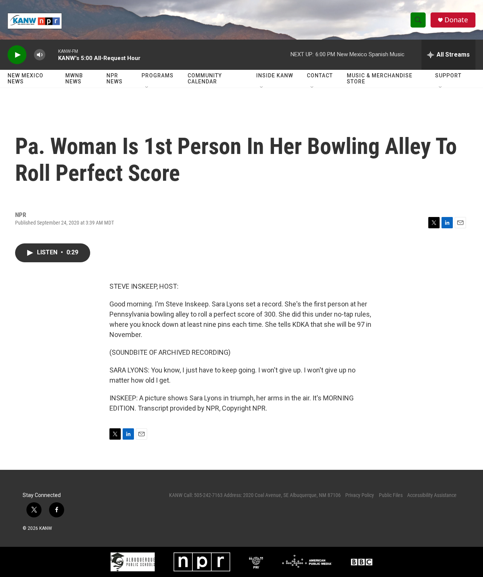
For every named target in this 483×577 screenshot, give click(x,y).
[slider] (52, 54)
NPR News (114, 78)
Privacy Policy (359, 495)
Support (448, 75)
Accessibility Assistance (432, 495)
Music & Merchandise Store (379, 78)
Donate (456, 20)
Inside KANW (274, 75)
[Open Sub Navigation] (147, 88)
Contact (320, 75)
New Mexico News (25, 78)
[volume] (39, 54)
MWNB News (74, 78)
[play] (17, 55)
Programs (158, 75)
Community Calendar (205, 78)
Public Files (391, 495)
